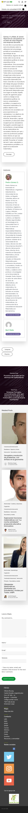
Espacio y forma (15, 449)
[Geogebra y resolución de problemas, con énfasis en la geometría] (14, 440)
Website (4, 658)
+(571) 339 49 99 (9, 702)
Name (4, 642)
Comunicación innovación (11, 446)
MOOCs (6, 730)
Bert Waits (10, 330)
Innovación (7, 452)
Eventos (6, 736)
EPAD (6, 723)
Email (4, 650)
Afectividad (7, 503)
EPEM (6, 725)
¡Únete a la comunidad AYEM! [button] (11, 9)
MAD (5, 721)
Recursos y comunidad (11, 738)
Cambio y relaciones (16, 503)
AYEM (6, 732)
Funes (6, 734)
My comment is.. (7, 618)
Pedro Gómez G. (12, 182)
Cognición (6, 506)
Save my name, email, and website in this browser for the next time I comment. (14, 670)
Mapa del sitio (8, 711)
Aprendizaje (14, 570)
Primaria (6, 581)
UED (5, 719)
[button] (25, 2)
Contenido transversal (10, 578)
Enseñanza (7, 449)
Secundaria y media (16, 452)
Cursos (6, 728)
